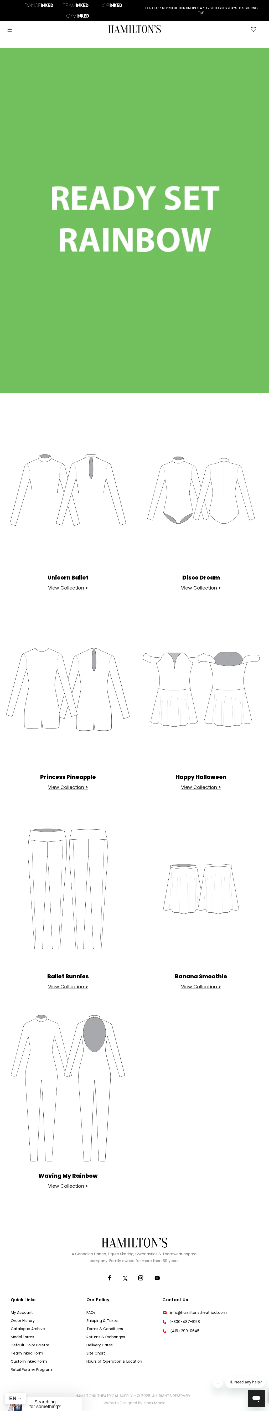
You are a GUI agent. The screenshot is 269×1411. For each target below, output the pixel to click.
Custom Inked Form (29, 1361)
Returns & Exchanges (105, 1337)
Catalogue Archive (28, 1328)
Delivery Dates (99, 1345)
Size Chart (95, 1353)
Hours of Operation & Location (114, 1361)
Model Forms (22, 1337)
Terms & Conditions (104, 1328)
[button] (45, 1404)
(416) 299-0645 (184, 1331)
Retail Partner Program (31, 1369)
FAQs (91, 1312)
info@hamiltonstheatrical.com (198, 1312)
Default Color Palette (30, 1345)
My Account (22, 1312)
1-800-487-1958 (185, 1321)
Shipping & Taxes (102, 1320)
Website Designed (120, 1402)
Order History (23, 1320)
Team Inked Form (27, 1353)
